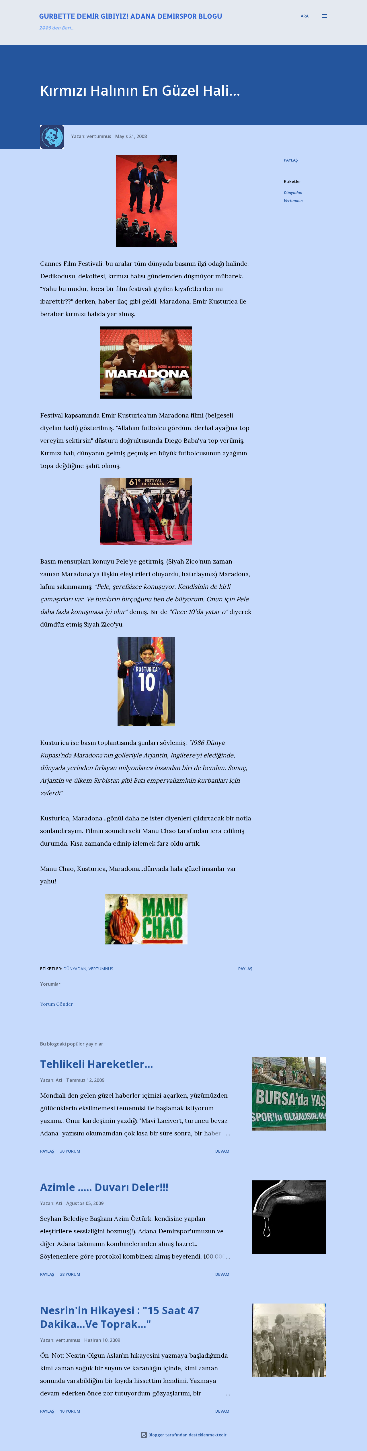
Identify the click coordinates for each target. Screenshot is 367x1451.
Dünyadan (293, 192)
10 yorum (70, 1411)
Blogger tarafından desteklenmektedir (187, 1435)
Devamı (223, 1151)
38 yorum (70, 1274)
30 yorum (70, 1151)
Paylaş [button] (291, 160)
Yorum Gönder (56, 1004)
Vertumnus (293, 200)
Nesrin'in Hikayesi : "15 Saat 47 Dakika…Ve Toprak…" (120, 1317)
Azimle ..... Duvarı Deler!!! (104, 1187)
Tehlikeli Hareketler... (96, 1064)
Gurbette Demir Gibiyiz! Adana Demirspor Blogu (130, 15)
